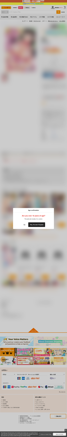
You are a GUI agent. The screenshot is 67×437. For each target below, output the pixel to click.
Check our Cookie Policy (45, 434)
